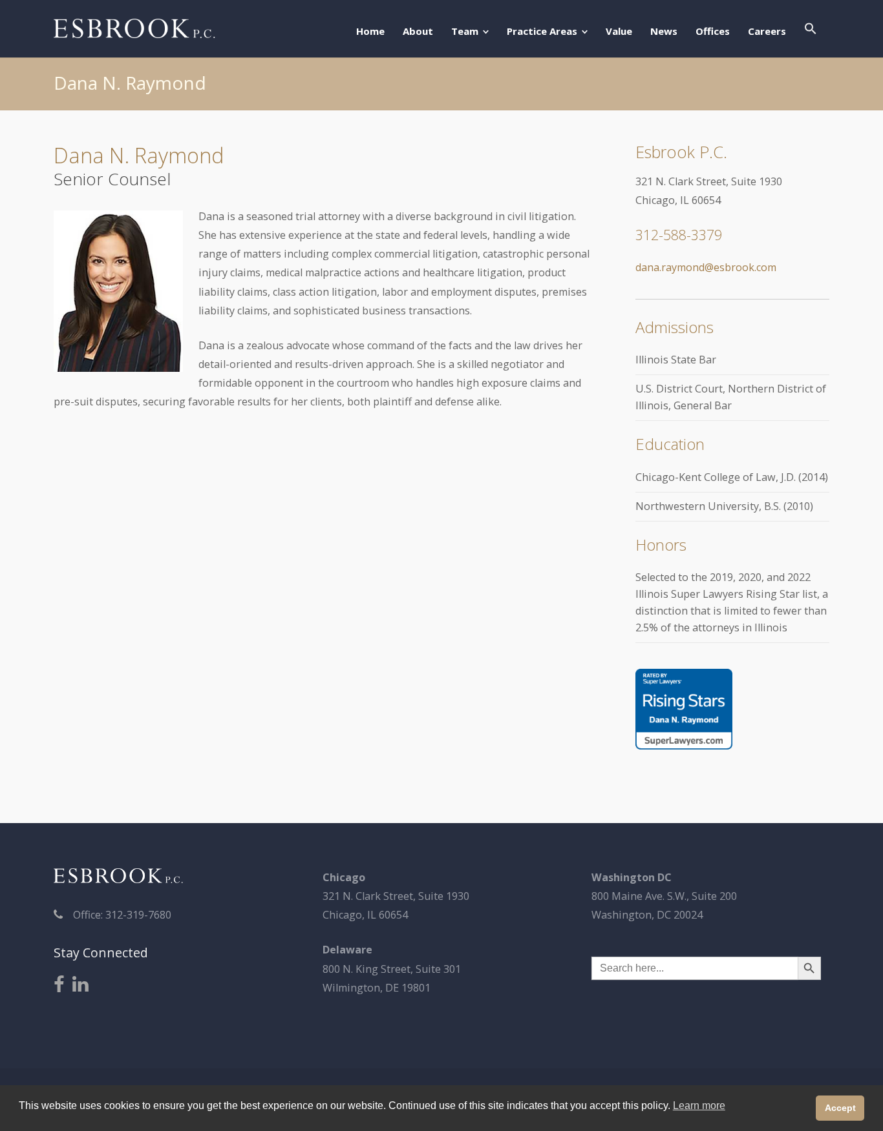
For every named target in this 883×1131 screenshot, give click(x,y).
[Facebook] (59, 985)
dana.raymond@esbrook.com (705, 267)
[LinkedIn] (80, 985)
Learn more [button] (699, 1105)
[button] (811, 30)
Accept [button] (840, 1108)
